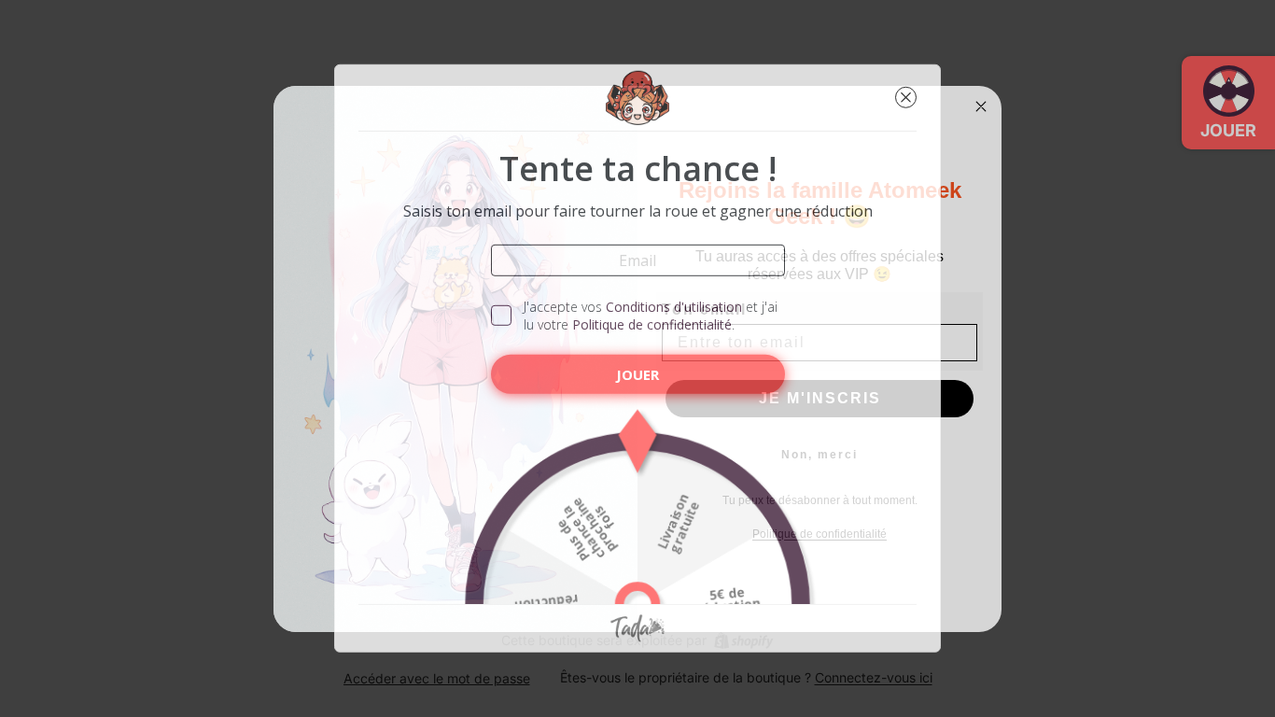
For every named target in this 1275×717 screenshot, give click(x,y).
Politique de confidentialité (652, 324)
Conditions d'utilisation (674, 307)
